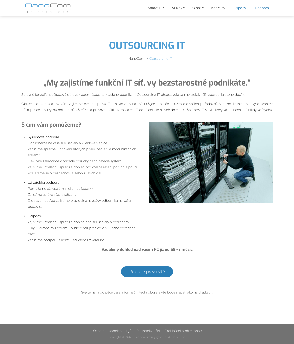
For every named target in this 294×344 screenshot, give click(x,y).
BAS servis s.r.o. (176, 337)
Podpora (262, 8)
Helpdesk (240, 8)
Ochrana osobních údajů (112, 331)
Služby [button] (177, 8)
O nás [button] (196, 8)
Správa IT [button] (155, 8)
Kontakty (218, 8)
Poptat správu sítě (147, 271)
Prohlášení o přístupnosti (184, 331)
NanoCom (136, 59)
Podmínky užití (148, 331)
